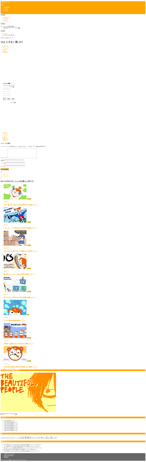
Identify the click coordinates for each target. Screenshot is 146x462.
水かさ (35, 437)
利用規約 (6, 457)
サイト (2, 166)
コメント (4, 157)
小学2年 (6, 10)
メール (2, 163)
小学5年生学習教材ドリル (11, 428)
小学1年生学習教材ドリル (11, 422)
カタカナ (12, 437)
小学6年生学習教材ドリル (11, 430)
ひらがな (7, 437)
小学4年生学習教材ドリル (11, 427)
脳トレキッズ (12, 460)
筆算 (42, 437)
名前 (2, 160)
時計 (32, 437)
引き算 (23, 437)
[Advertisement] (46, 67)
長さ (56, 437)
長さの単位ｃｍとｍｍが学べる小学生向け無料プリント (19, 444)
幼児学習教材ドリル (9, 420)
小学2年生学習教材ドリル (11, 424)
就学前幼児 (7, 7)
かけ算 (2, 437)
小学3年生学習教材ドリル (11, 425)
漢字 (39, 437)
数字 (29, 437)
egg (37, 446)
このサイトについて (9, 454)
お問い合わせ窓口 (8, 455)
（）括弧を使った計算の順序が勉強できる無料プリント (19, 446)
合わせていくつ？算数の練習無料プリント (15, 447)
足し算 (49, 437)
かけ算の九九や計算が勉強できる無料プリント (16, 449)
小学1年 (6, 9)
